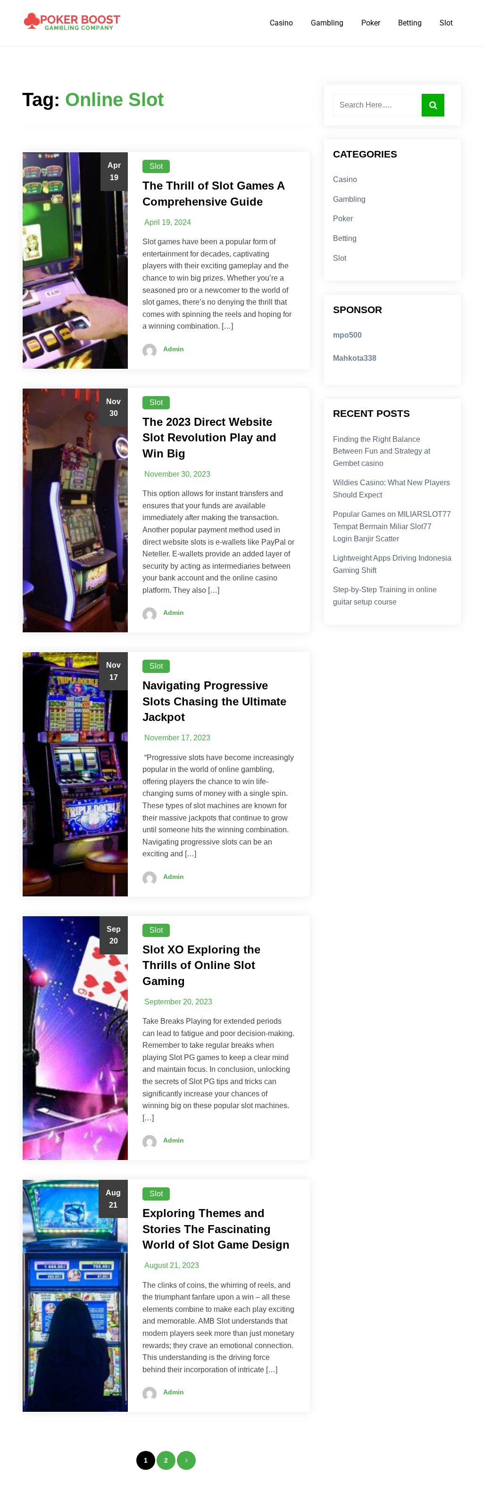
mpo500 (347, 335)
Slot (446, 22)
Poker (370, 22)
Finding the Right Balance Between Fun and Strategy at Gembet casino (381, 451)
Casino (281, 22)
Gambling (327, 22)
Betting (410, 22)
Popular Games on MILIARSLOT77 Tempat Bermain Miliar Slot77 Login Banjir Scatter (392, 526)
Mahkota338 (354, 358)
